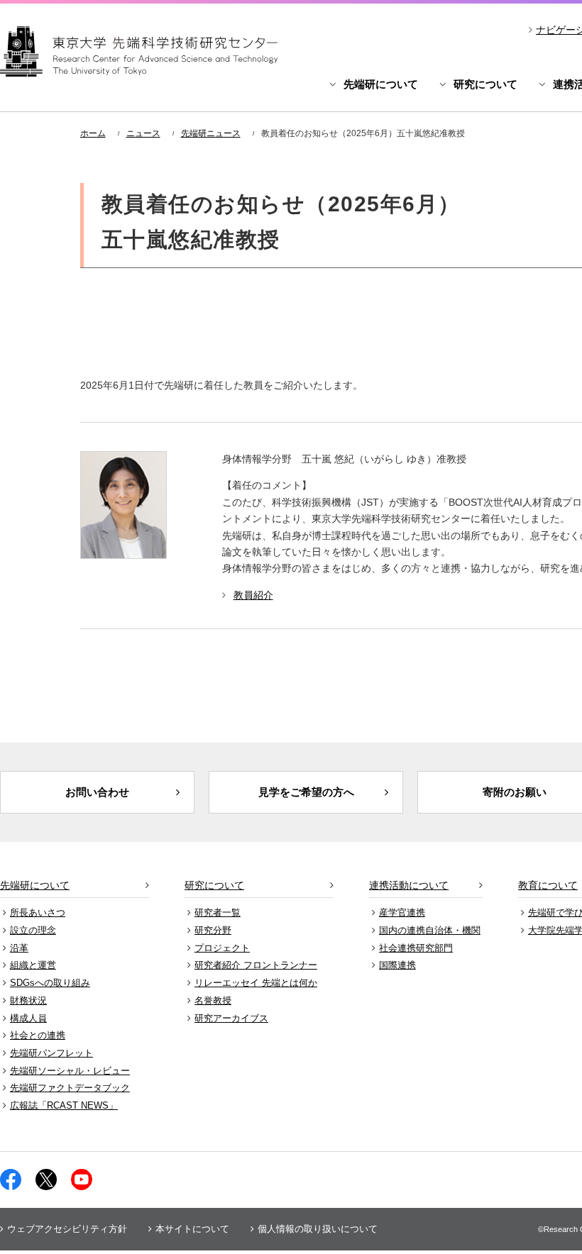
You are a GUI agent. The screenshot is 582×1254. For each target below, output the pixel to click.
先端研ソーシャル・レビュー (70, 1070)
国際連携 (397, 965)
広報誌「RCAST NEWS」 (64, 1105)
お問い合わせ (97, 792)
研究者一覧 (217, 912)
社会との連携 (37, 1035)
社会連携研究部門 (416, 948)
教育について (548, 885)
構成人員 (28, 1018)
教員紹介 (253, 595)
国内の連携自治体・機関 (430, 930)
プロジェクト (222, 948)
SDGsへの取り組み (50, 982)
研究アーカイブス (231, 1018)
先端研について (381, 84)
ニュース (143, 133)
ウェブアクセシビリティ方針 (67, 1229)
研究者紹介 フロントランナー (255, 965)
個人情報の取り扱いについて (318, 1229)
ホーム (93, 133)
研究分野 (212, 930)
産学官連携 (402, 912)
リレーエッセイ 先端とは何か (255, 982)
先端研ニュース (211, 133)
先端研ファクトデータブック (70, 1087)
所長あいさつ (37, 912)
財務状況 (28, 1000)
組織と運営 (33, 965)
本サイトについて (192, 1229)
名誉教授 (212, 1000)
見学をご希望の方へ (306, 792)
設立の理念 (33, 930)
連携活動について (409, 885)
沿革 (19, 948)
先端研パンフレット (51, 1053)
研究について (485, 84)
